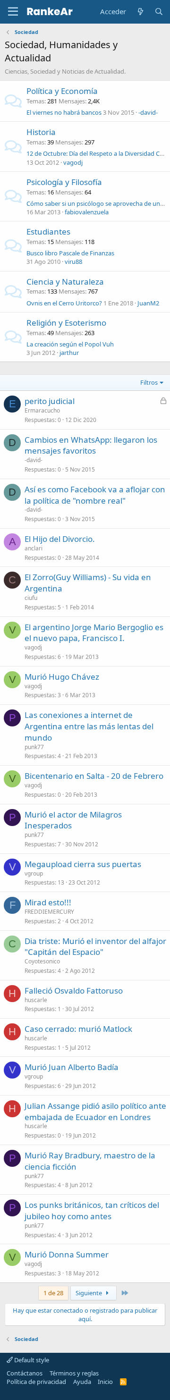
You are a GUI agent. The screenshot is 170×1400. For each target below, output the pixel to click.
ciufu (31, 598)
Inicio (105, 1381)
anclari (33, 548)
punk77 (34, 747)
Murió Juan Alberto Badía (72, 1067)
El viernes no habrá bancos (64, 112)
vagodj (73, 162)
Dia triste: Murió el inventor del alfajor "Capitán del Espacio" (95, 947)
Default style (31, 1360)
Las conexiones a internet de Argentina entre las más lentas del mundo (89, 726)
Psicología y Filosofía (64, 182)
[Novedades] (140, 11)
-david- (148, 112)
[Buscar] (159, 11)
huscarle (36, 1000)
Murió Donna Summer (67, 1254)
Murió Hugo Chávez (62, 676)
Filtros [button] (149, 382)
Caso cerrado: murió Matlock (78, 1028)
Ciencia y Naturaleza (65, 281)
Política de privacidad (36, 1381)
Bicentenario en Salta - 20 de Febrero (94, 775)
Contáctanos (24, 1373)
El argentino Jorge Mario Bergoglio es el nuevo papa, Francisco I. (94, 633)
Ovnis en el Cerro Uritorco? (64, 303)
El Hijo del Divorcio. (60, 538)
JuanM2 (148, 303)
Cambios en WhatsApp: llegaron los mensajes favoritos (91, 445)
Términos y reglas (74, 1373)
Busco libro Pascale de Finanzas (70, 253)
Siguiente (89, 1293)
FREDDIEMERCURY (49, 912)
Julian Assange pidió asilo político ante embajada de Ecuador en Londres (95, 1111)
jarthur (69, 352)
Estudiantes (48, 231)
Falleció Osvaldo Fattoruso (74, 990)
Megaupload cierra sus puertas (83, 864)
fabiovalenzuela (87, 212)
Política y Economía (62, 90)
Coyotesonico (42, 961)
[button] (13, 12)
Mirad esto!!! (48, 902)
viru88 (73, 261)
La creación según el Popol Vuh (70, 344)
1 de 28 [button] (53, 1293)
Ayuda (82, 1381)
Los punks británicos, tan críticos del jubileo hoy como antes (92, 1210)
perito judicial (50, 401)
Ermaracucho (42, 410)
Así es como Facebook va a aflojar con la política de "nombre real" (95, 495)
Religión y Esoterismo (66, 322)
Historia (41, 132)
